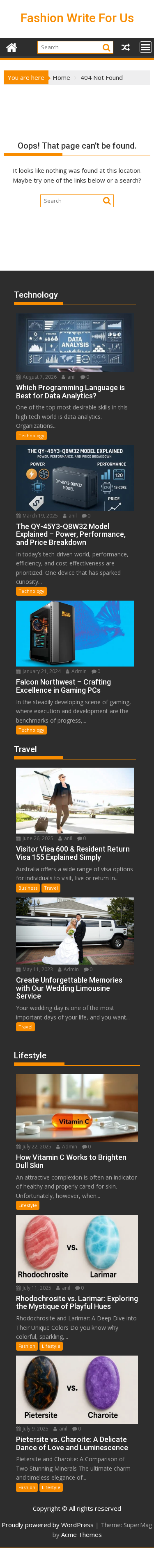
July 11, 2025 (36, 1287)
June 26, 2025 (37, 838)
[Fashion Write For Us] (12, 46)
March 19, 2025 (39, 515)
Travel (51, 888)
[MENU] (146, 47)
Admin (78, 671)
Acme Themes (81, 1534)
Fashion (26, 1346)
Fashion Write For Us (77, 18)
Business (27, 888)
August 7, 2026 (39, 376)
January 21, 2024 (41, 671)
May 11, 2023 (37, 969)
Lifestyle (27, 1205)
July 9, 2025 (34, 1428)
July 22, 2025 (36, 1146)
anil (71, 376)
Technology (31, 435)
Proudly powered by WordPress (48, 1525)
